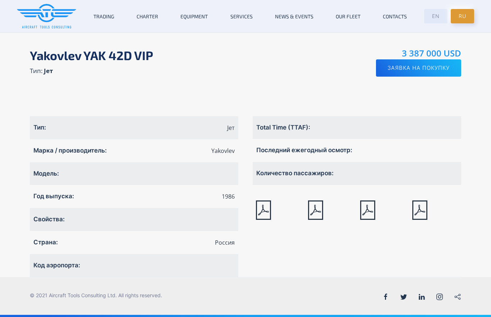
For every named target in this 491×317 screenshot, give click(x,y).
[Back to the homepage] (46, 16)
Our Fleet (348, 16)
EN (436, 16)
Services (241, 16)
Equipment (194, 16)
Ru (462, 16)
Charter (147, 16)
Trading (103, 16)
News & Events (294, 16)
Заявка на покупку (418, 67)
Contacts (395, 16)
